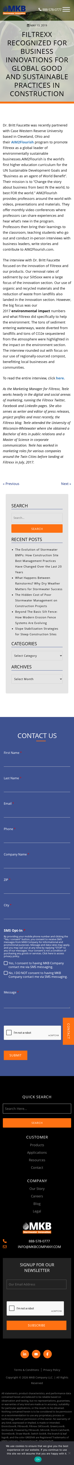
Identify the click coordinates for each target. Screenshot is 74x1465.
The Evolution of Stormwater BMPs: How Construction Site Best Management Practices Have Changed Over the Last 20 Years (38, 561)
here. (60, 378)
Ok (38, 1459)
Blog (37, 1203)
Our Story (37, 1188)
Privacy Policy (51, 1370)
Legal (37, 1211)
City (8, 905)
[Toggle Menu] (66, 9)
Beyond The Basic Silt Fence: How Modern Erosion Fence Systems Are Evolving (36, 617)
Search (37, 529)
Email (9, 803)
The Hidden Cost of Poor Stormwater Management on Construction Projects (36, 600)
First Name (13, 753)
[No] (69, 1453)
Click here (47, 953)
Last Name (12, 778)
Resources (37, 1160)
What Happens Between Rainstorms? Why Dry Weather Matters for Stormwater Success (38, 583)
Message (11, 992)
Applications (37, 1152)
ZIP (7, 880)
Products (37, 1145)
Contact (37, 1167)
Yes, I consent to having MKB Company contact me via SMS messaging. (36, 965)
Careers (37, 1196)
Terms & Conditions (26, 1370)
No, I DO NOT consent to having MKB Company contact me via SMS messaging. (38, 975)
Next (66, 483)
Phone (10, 829)
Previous (11, 483)
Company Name (16, 854)
